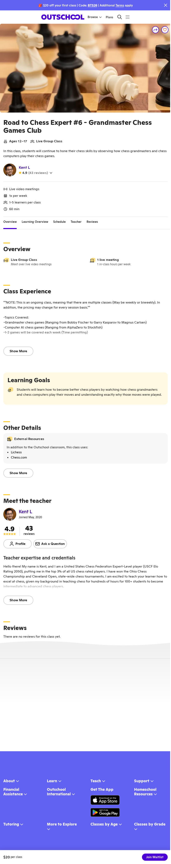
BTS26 (92, 5)
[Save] (164, 29)
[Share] (155, 29)
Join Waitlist (154, 857)
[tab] (10, 222)
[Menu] (127, 17)
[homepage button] (62, 17)
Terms (120, 5)
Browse (93, 17)
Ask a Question (53, 544)
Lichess (16, 452)
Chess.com (19, 457)
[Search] (119, 17)
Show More (18, 351)
